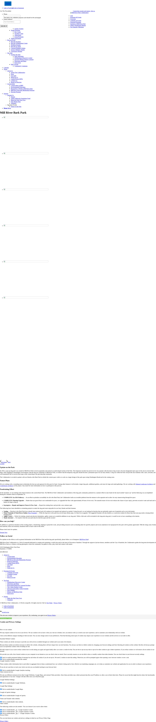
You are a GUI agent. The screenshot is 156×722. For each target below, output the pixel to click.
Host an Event (11, 40)
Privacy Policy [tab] (4, 715)
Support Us (10, 95)
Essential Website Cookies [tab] (7, 639)
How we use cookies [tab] (6, 629)
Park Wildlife (11, 590)
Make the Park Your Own (14, 598)
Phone (5, 14)
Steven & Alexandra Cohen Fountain (17, 588)
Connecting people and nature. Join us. (84, 11)
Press (8, 566)
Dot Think (49, 603)
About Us (10, 71)
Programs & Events (75, 17)
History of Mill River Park (14, 592)
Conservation (11, 84)
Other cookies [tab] (4, 703)
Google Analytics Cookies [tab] (7, 661)
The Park (9, 53)
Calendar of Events (12, 572)
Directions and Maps (13, 584)
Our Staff (10, 564)
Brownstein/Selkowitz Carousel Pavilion (18, 585)
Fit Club (9, 576)
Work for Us (10, 568)
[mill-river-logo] (79, 12)
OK (1, 618)
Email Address (8, 19)
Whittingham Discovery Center (16, 582)
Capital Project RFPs (13, 563)
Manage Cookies (7, 618)
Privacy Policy (58, 603)
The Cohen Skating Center (14, 587)
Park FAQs (10, 593)
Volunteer (10, 600)
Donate (8, 3)
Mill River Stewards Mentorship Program (19, 560)
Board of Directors (12, 561)
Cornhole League (12, 574)
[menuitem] (80, 41)
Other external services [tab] (6, 672)
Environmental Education (14, 558)
